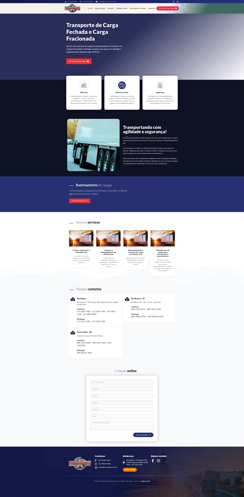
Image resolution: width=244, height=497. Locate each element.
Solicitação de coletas (138, 8)
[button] (167, 8)
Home (90, 8)
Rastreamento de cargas (78, 61)
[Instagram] (158, 460)
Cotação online (121, 8)
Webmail (151, 8)
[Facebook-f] (153, 460)
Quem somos (100, 8)
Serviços (111, 8)
